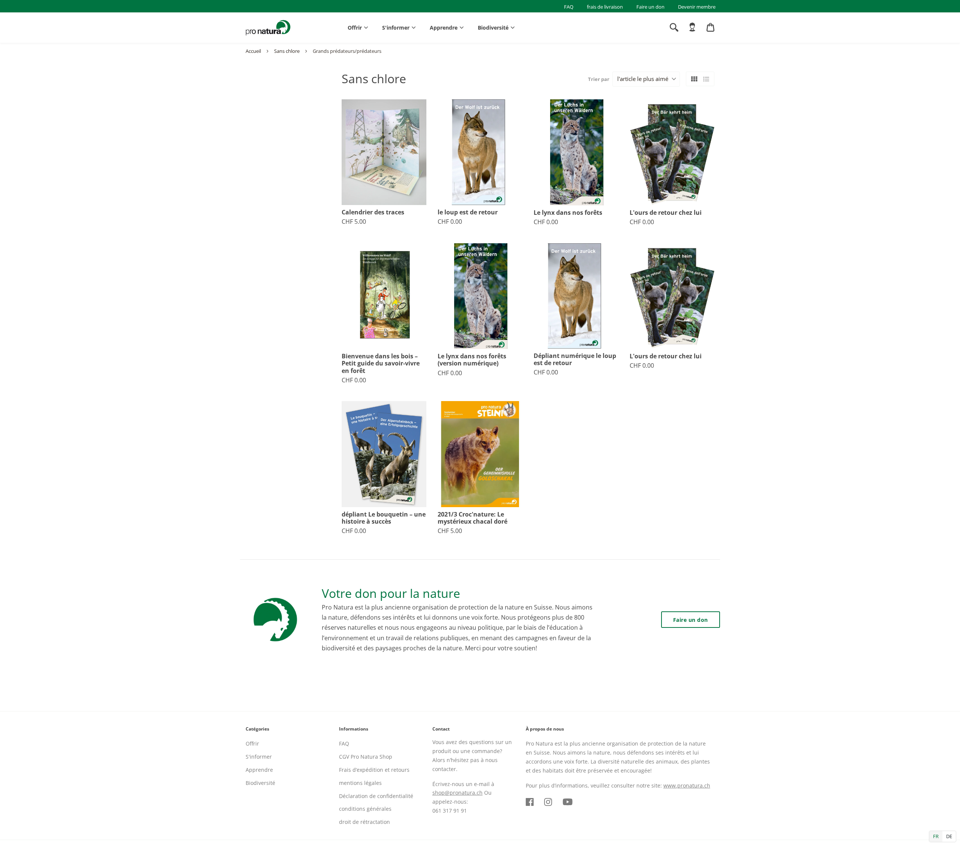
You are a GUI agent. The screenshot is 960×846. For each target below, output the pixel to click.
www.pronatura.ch (686, 785)
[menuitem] (692, 27)
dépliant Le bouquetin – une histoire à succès (384, 518)
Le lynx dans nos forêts (568, 212)
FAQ (568, 6)
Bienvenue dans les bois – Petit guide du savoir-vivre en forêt (381, 363)
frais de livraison (605, 6)
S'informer (396, 27)
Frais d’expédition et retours (374, 769)
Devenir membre (697, 6)
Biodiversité (493, 27)
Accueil (253, 51)
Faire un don (650, 6)
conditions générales (365, 808)
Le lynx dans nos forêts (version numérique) (472, 360)
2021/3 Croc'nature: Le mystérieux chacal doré (472, 518)
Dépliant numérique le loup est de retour (575, 359)
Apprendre (444, 27)
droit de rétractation (364, 821)
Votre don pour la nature (391, 593)
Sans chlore (287, 51)
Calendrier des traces (373, 212)
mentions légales (360, 782)
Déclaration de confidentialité (376, 796)
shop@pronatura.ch (457, 792)
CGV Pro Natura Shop (365, 756)
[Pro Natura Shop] (268, 28)
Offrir (355, 27)
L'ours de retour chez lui (666, 212)
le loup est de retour (468, 212)
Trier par (598, 79)
